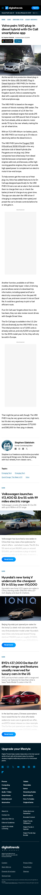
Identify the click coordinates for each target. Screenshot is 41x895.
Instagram (8, 767)
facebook (16, 449)
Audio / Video (6, 792)
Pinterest (29, 767)
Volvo (27, 477)
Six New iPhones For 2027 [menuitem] (23, 13)
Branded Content (29, 817)
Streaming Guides (29, 792)
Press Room (27, 867)
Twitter (13, 767)
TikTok (24, 767)
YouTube (18, 767)
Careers (4, 863)
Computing (6, 785)
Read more (8, 559)
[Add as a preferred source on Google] (7, 41)
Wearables (27, 785)
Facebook (3, 767)
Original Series (28, 802)
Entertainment (7, 799)
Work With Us (6, 867)
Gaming (4, 788)
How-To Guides (28, 799)
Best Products (28, 795)
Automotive (6, 802)
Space (25, 788)
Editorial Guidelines (8, 822)
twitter (27, 449)
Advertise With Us (8, 819)
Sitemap (26, 871)
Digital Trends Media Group (11, 882)
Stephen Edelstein (8, 37)
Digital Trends (11, 10)
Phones (4, 781)
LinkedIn (34, 767)
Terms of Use (6, 876)
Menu (3, 8)
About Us (5, 811)
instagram (19, 449)
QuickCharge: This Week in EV (12, 477)
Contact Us (5, 815)
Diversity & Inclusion (8, 871)
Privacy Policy (27, 863)
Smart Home (6, 795)
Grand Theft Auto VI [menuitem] (8, 13)
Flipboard (3, 772)
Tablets (25, 781)
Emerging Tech (7, 473)
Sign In (35, 8)
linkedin (23, 449)
